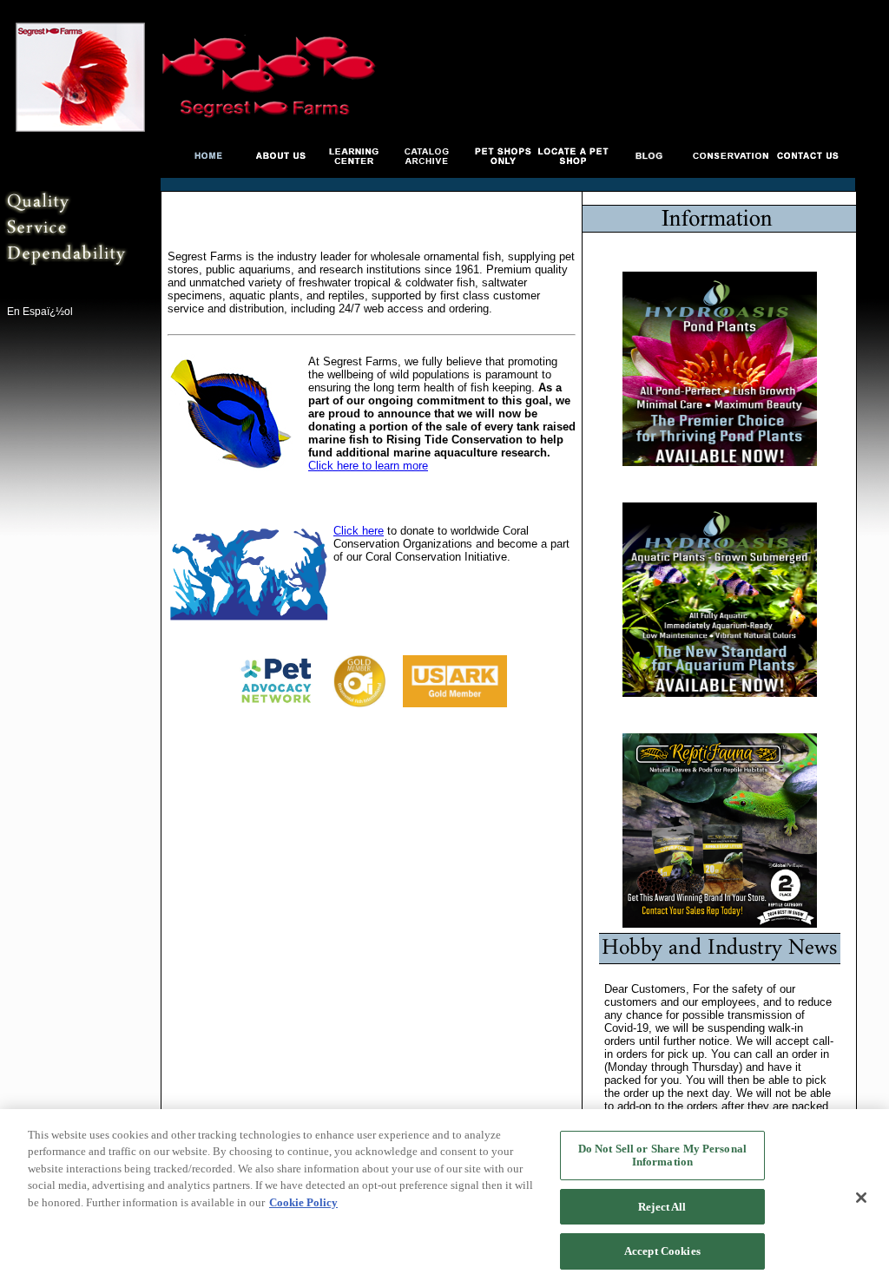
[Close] (861, 1198)
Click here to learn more (368, 465)
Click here (358, 530)
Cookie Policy (303, 1202)
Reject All (662, 1206)
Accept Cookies (662, 1250)
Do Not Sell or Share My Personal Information (662, 1155)
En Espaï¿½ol (40, 311)
